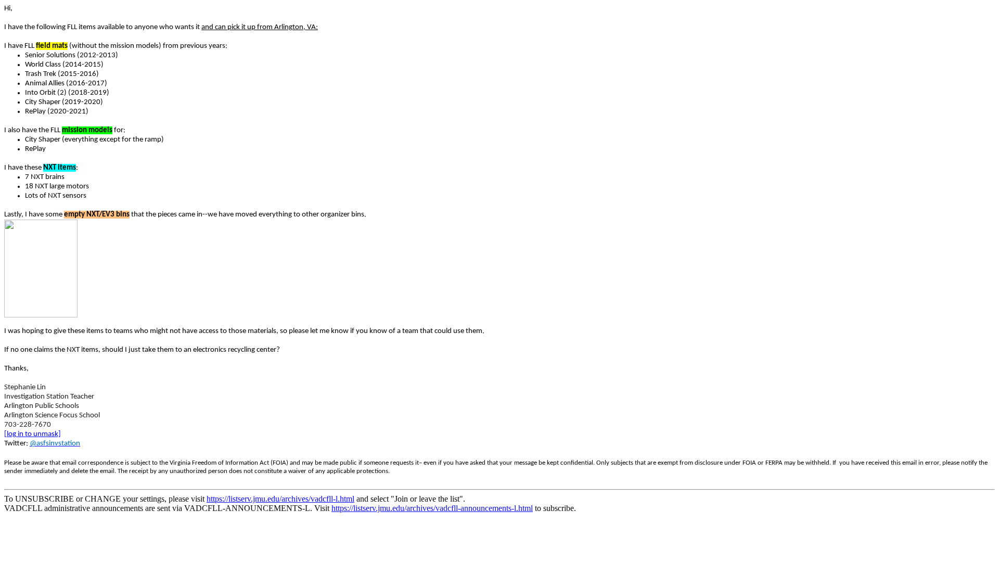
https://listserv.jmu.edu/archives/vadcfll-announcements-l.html (432, 508)
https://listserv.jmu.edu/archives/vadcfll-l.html (280, 498)
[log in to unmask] (32, 434)
